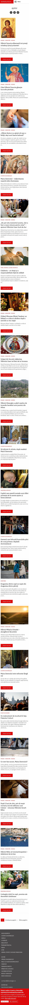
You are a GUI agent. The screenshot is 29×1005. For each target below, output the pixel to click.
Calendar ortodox (6, 971)
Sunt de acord (4, 1001)
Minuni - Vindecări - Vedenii (8, 40)
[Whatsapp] (14, 12)
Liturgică (4, 940)
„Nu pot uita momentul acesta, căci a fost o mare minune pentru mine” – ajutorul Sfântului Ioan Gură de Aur (14, 225)
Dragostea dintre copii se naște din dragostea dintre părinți (13, 585)
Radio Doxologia (6, 976)
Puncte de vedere (5, 713)
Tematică (3, 964)
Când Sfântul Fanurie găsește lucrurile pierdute (11, 88)
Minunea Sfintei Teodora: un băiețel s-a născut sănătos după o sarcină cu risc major (13, 324)
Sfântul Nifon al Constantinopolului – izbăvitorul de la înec (14, 853)
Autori (3, 957)
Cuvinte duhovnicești (6, 175)
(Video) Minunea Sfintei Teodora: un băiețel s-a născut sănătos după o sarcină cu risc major (14, 318)
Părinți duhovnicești (7, 959)
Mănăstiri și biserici (7, 969)
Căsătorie (3, 581)
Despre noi (4, 985)
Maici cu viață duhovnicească (10, 961)
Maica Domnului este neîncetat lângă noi (14, 674)
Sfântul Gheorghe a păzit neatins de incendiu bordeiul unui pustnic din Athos (14, 405)
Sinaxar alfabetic (6, 966)
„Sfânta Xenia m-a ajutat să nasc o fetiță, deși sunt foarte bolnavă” (13, 134)
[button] (18, 1)
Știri (2, 950)
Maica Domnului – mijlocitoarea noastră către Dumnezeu (12, 180)
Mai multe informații (10, 998)
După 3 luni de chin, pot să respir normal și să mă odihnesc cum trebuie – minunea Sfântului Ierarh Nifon (13, 806)
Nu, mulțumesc (13, 1001)
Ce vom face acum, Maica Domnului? (14, 762)
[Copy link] (18, 12)
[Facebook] (11, 12)
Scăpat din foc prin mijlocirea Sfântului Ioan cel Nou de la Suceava (14, 360)
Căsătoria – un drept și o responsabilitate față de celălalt (12, 271)
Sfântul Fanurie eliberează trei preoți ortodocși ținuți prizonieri (14, 44)
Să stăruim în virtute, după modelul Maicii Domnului (14, 450)
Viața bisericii (5, 933)
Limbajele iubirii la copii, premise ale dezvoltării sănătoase (14, 895)
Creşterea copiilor (5, 490)
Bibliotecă (4, 943)
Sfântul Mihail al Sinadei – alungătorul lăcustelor (10, 630)
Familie (3, 938)
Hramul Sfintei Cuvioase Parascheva (11, 952)
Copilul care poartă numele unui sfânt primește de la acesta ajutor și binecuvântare (14, 495)
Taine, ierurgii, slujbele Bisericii (9, 267)
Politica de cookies (7, 987)
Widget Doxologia (6, 973)
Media (3, 947)
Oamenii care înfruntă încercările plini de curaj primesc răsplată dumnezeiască (14, 541)
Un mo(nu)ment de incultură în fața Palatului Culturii (14, 717)
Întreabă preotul (6, 945)
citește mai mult (7, 59)
